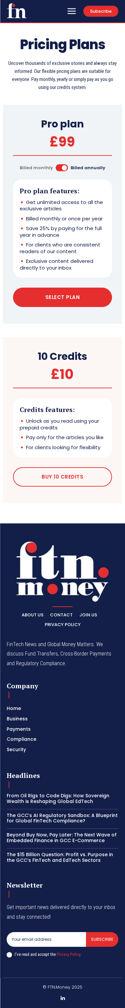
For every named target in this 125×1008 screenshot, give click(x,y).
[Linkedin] (62, 998)
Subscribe (102, 939)
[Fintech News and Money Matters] (63, 571)
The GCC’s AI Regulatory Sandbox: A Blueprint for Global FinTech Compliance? (62, 818)
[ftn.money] (17, 10)
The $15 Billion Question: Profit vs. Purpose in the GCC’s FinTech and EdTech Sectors (60, 857)
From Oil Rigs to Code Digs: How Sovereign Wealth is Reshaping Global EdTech (58, 798)
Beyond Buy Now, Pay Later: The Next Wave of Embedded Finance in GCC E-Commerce (62, 837)
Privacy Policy (68, 954)
